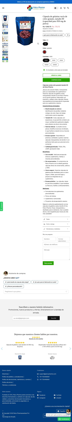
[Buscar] (68, 8)
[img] (36, 337)
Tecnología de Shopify (8, 416)
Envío (44, 31)
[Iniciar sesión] (61, 8)
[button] (2, 348)
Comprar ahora (56, 80)
